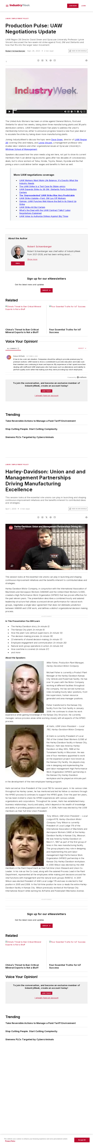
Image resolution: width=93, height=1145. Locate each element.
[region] (46, 362)
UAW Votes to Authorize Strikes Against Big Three (43, 216)
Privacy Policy (10, 1141)
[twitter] (46, 60)
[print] (86, 60)
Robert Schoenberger (15, 51)
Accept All (82, 1140)
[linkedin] (42, 60)
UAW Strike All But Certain (32, 207)
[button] (7, 5)
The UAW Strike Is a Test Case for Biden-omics (42, 186)
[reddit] (50, 60)
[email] (55, 60)
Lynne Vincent (45, 143)
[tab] (13, 348)
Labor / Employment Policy (17, 18)
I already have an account (46, 395)
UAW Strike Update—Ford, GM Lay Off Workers (42, 198)
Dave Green (57, 139)
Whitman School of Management (21, 149)
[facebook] (38, 60)
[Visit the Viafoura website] (81, 377)
